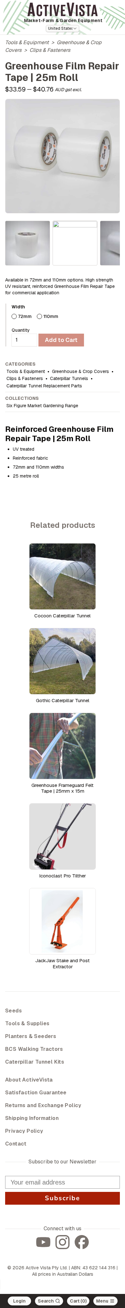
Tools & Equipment (27, 42)
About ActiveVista (29, 1079)
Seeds (13, 1010)
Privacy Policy (24, 1131)
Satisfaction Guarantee (36, 1092)
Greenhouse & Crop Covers (80, 371)
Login (19, 1301)
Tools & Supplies (27, 1023)
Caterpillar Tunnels (69, 378)
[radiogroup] (66, 316)
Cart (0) (78, 1301)
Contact (16, 1143)
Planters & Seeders (30, 1036)
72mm (25, 316)
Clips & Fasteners (49, 50)
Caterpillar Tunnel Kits (34, 1061)
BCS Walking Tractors (34, 1049)
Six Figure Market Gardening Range (42, 405)
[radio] (14, 316)
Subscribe (62, 1198)
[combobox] (62, 28)
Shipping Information (32, 1118)
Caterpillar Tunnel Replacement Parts (44, 386)
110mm (50, 316)
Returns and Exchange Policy (43, 1105)
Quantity (21, 330)
